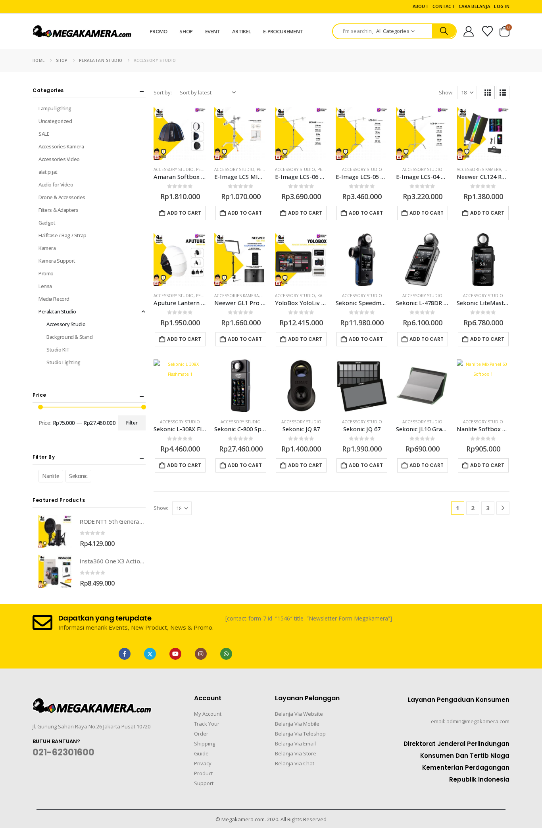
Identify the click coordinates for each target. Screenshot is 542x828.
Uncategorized (55, 121)
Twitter (150, 654)
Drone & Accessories (61, 197)
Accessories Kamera (479, 169)
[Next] (502, 508)
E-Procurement (283, 31)
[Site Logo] (82, 31)
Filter (132, 422)
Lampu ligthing (54, 108)
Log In (501, 6)
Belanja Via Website (299, 713)
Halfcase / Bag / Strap (62, 235)
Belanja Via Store (295, 753)
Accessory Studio (174, 169)
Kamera (47, 248)
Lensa (45, 286)
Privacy (202, 763)
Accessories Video (59, 159)
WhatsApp (226, 654)
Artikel (241, 31)
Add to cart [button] (184, 212)
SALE (43, 133)
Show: (446, 92)
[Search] (444, 31)
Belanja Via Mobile (297, 723)
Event (212, 31)
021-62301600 (63, 752)
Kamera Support (56, 260)
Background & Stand (69, 336)
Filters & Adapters (58, 209)
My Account (207, 713)
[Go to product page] (180, 133)
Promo (158, 31)
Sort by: (163, 92)
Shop (185, 31)
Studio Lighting (63, 362)
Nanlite (51, 476)
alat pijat (48, 171)
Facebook (125, 654)
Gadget (46, 222)
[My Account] (468, 31)
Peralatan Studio (57, 311)
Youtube (175, 654)
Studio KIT (58, 349)
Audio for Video (55, 184)
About (421, 6)
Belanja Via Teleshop (300, 733)
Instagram (201, 654)
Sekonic (78, 476)
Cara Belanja (474, 6)
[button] (487, 92)
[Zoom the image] (92, 702)
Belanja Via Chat (294, 763)
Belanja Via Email (295, 743)
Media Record (53, 298)
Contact (443, 6)
